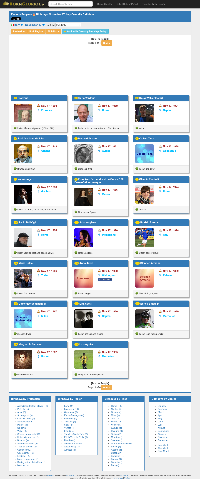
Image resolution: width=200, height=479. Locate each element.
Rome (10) (116, 405)
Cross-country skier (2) (28, 434)
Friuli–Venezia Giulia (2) (76, 437)
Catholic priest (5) (26, 418)
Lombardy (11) (71, 409)
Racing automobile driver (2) (31, 462)
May (160, 418)
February (162, 409)
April (160, 415)
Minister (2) (23, 465)
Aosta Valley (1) (72, 446)
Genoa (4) (116, 412)
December (163, 440)
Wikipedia (50, 475)
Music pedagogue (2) (27, 459)
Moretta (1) (116, 437)
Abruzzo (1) (70, 449)
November (163, 437)
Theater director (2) (27, 446)
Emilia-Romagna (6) (74, 415)
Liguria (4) (69, 430)
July (160, 424)
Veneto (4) (69, 427)
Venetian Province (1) (74, 443)
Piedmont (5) (70, 418)
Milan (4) (115, 415)
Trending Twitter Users (153, 3)
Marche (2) (69, 440)
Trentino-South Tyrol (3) (76, 434)
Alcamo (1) (116, 449)
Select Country (104, 3)
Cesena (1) (116, 452)
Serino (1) (116, 446)
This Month (163, 448)
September (163, 430)
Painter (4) (22, 424)
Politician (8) (23, 409)
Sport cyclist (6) (25, 415)
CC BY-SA (70, 475)
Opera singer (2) (25, 452)
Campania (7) (71, 412)
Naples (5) (116, 409)
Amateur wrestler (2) (27, 443)
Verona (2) (116, 421)
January (162, 405)
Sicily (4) (68, 424)
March (161, 412)
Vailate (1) (116, 434)
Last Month (163, 444)
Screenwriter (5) (25, 421)
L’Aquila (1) (116, 427)
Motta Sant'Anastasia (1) (123, 443)
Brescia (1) (116, 459)
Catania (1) (116, 462)
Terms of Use (117, 477)
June (160, 421)
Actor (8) (21, 412)
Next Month (163, 451)
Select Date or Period (127, 3)
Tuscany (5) (70, 421)
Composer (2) (24, 449)
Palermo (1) (117, 430)
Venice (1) (116, 424)
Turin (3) (115, 418)
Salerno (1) (116, 440)
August (161, 427)
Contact (127, 477)
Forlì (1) (115, 465)
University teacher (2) (28, 437)
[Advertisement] (100, 71)
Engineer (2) (23, 455)
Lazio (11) (69, 405)
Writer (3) (22, 430)
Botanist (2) (23, 440)
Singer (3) (22, 427)
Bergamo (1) (117, 455)
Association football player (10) (32, 405)
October (162, 434)
